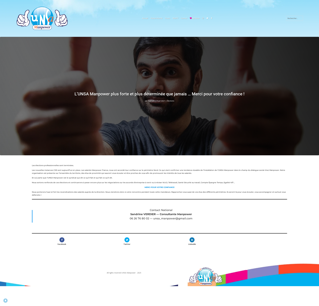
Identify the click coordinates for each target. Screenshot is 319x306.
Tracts (167, 18)
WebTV (175, 18)
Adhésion (195, 18)
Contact (184, 18)
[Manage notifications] (5, 301)
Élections (170, 101)
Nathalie (151, 101)
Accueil (145, 18)
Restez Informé (156, 18)
